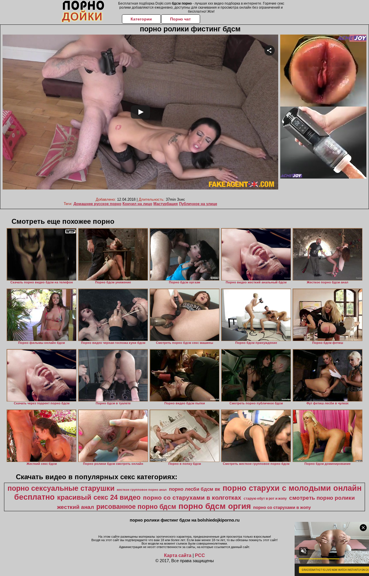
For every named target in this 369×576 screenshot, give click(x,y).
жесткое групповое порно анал (142, 489)
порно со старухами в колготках (192, 497)
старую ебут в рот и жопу (265, 499)
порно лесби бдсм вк (194, 489)
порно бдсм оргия (214, 506)
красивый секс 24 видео (99, 497)
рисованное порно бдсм (136, 506)
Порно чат (180, 19)
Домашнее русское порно (97, 204)
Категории (141, 19)
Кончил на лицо (137, 204)
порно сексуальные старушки (60, 488)
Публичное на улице (198, 204)
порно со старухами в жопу (282, 507)
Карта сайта (177, 555)
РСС (200, 555)
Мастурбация (165, 204)
